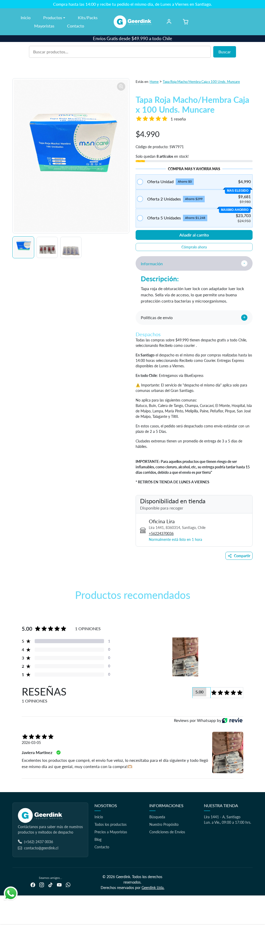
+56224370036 (161, 533)
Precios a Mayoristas (110, 832)
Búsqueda (157, 817)
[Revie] (232, 720)
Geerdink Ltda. (153, 887)
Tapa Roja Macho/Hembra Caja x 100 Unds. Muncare (201, 82)
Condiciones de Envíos (167, 832)
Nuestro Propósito (164, 824)
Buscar (224, 51)
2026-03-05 (31, 742)
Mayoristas (44, 25)
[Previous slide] (13, 610)
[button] (185, 22)
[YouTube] (59, 884)
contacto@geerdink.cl (41, 848)
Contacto (75, 25)
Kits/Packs (88, 17)
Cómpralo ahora (194, 247)
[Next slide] (252, 610)
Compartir (242, 556)
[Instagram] (41, 884)
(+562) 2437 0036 (38, 842)
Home (154, 82)
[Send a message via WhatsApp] (11, 893)
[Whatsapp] (68, 884)
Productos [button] (52, 17)
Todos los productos (110, 824)
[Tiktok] (50, 884)
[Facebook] (32, 884)
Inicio (26, 17)
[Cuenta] (169, 21)
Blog (97, 839)
